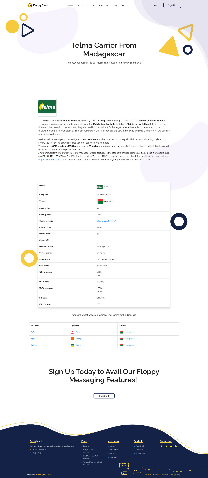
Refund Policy (147, 474)
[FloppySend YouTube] (171, 446)
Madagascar (130, 332)
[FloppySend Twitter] (166, 446)
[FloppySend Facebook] (161, 446)
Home (70, 5)
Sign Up (172, 5)
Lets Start (104, 396)
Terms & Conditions (161, 474)
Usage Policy (175, 474)
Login (154, 5)
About (80, 5)
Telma (78, 345)
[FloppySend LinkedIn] (176, 446)
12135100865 (36, 453)
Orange (79, 339)
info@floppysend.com (40, 449)
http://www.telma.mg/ (50, 159)
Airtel (78, 332)
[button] (90, 5)
